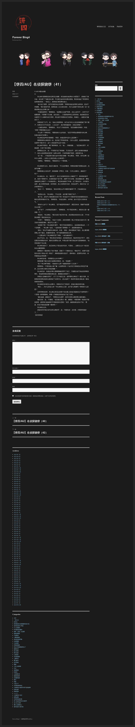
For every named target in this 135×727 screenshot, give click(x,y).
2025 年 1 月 (17, 466)
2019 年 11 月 (17, 585)
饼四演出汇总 (101, 26)
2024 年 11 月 (17, 470)
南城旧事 (16, 691)
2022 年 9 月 (17, 520)
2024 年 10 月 (17, 472)
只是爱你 (16, 635)
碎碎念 (15, 622)
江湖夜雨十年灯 (18, 695)
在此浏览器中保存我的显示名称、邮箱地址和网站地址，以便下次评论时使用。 (36, 396)
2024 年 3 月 (17, 485)
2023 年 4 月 (17, 506)
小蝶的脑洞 (17, 637)
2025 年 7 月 (17, 454)
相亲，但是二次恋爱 (19, 631)
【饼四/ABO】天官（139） (104, 208)
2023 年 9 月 (17, 497)
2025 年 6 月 (17, 456)
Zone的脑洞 (17, 628)
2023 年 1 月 (17, 512)
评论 (14, 340)
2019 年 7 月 (17, 593)
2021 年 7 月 (17, 547)
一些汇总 (16, 620)
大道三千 (16, 683)
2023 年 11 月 (17, 493)
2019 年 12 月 (17, 583)
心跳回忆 (16, 655)
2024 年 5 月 (17, 481)
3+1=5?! (16, 693)
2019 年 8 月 (17, 591)
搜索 (96, 85)
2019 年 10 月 (17, 587)
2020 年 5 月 (17, 574)
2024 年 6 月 (17, 479)
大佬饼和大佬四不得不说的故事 (22, 687)
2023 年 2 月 (17, 510)
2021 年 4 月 (17, 553)
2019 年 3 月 (17, 601)
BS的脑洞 (16, 641)
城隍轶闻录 (17, 676)
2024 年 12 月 (17, 468)
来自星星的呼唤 (18, 639)
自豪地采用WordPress (26, 719)
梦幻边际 (16, 653)
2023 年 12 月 (17, 491)
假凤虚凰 (16, 697)
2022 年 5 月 (17, 528)
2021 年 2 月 (17, 556)
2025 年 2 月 (17, 464)
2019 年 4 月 (17, 599)
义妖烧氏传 (17, 674)
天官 (15, 618)
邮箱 (14, 377)
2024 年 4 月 (17, 483)
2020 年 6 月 (17, 572)
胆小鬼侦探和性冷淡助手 (20, 701)
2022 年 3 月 (17, 531)
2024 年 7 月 (17, 477)
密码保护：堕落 (106, 236)
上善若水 (16, 658)
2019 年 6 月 (17, 595)
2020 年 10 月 (17, 564)
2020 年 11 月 (17, 562)
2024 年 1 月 (17, 489)
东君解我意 (17, 678)
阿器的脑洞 (17, 645)
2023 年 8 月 (17, 499)
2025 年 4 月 (17, 460)
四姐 (15, 681)
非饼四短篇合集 (18, 699)
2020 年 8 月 (17, 568)
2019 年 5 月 (17, 597)
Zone (96, 236)
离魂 (15, 664)
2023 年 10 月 (17, 495)
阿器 (13, 91)
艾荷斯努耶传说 (18, 685)
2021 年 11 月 (17, 539)
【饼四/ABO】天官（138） (104, 210)
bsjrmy (97, 229)
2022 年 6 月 (17, 526)
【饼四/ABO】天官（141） (104, 201)
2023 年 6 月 (17, 503)
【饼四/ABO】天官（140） (104, 203)
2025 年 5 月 (17, 458)
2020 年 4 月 (17, 576)
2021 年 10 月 (17, 541)
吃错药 (15, 672)
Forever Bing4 (21, 37)
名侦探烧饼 (15, 96)
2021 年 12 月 (17, 537)
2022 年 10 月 (17, 518)
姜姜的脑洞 (17, 633)
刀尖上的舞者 (17, 666)
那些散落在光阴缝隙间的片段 (21, 624)
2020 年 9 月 (17, 566)
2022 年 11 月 (17, 516)
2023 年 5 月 (17, 504)
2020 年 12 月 (17, 560)
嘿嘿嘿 (103, 224)
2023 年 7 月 (17, 501)
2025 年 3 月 (17, 462)
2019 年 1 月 (17, 603)
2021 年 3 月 (17, 555)
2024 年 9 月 (17, 474)
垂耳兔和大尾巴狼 (18, 707)
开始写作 (120, 26)
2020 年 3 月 (17, 578)
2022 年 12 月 (17, 514)
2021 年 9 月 (17, 543)
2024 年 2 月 (17, 487)
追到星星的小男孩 (18, 626)
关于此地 (111, 26)
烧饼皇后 (16, 649)
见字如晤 (16, 662)
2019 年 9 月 (17, 589)
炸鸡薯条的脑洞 (18, 629)
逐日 (15, 680)
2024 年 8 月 (17, 476)
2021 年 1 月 (17, 558)
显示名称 (15, 368)
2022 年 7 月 (17, 524)
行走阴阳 (16, 643)
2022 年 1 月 (17, 535)
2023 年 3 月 (17, 508)
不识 (15, 668)
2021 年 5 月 (17, 551)
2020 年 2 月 (17, 580)
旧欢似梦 (16, 689)
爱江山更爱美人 (18, 705)
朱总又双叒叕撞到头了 (20, 647)
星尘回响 (16, 651)
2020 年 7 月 (17, 570)
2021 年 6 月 (17, 549)
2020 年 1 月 (17, 582)
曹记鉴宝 (16, 660)
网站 (13, 386)
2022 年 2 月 (17, 533)
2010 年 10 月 (17, 605)
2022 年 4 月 (17, 529)
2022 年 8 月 (17, 522)
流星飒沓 (16, 670)
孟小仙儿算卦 (17, 703)
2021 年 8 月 (17, 545)
